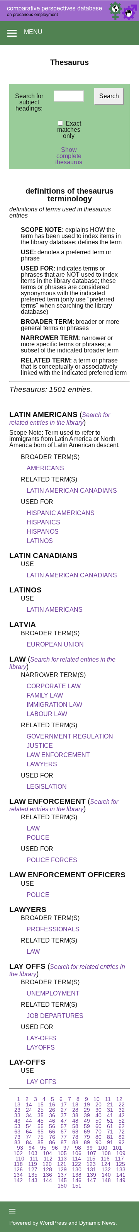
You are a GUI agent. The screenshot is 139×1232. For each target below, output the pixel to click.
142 (18, 1180)
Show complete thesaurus (68, 155)
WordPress (53, 1223)
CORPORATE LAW (54, 686)
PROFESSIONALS (53, 929)
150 (62, 1186)
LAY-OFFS (41, 1038)
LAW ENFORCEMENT (58, 755)
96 (55, 1148)
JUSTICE (40, 745)
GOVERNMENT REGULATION (70, 736)
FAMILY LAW (45, 695)
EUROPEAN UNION (55, 644)
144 (47, 1180)
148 (106, 1180)
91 (110, 1142)
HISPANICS (43, 522)
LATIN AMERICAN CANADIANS (72, 490)
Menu (33, 32)
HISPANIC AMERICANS (61, 513)
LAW (33, 828)
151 (76, 1186)
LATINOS (40, 541)
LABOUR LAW (47, 714)
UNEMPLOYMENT (53, 993)
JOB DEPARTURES (55, 1015)
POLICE (38, 837)
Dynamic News (97, 1223)
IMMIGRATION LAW (54, 704)
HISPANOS (43, 531)
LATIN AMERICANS (55, 609)
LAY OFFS (41, 1082)
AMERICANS (45, 468)
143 (32, 1180)
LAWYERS (42, 764)
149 (120, 1180)
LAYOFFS (41, 1047)
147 (91, 1180)
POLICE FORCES (52, 860)
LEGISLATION (47, 786)
